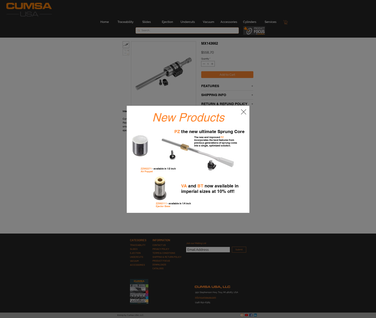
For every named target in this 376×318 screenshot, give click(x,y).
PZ (177, 131)
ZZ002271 (146, 168)
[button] (243, 111)
